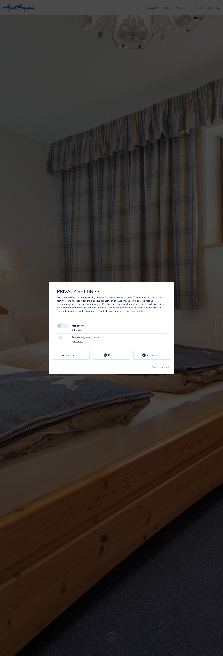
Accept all (152, 355)
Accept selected (70, 355)
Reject (111, 355)
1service (77, 329)
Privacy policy (137, 311)
